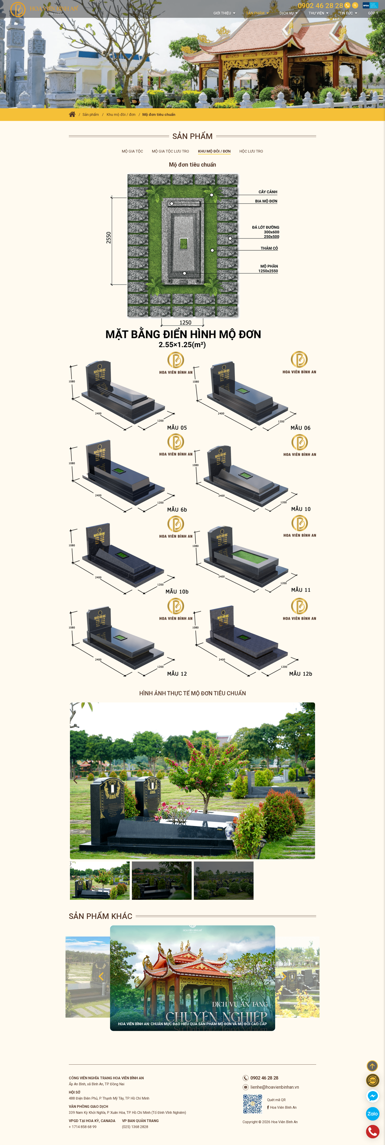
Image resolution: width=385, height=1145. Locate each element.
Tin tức (346, 13)
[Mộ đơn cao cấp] (65, 977)
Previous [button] (75, 781)
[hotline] (372, 1131)
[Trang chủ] (72, 114)
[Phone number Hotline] (347, 5)
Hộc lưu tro (251, 151)
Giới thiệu (222, 13)
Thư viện (316, 13)
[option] (192, 780)
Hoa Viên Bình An (283, 1107)
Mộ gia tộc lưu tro (170, 151)
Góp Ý (373, 13)
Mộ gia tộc (132, 151)
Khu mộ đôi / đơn (121, 114)
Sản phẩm (255, 13)
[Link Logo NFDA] (370, 7)
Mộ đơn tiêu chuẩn (158, 114)
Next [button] (310, 781)
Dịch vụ (286, 13)
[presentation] (101, 977)
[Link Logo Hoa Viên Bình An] (47, 9)
